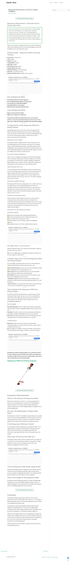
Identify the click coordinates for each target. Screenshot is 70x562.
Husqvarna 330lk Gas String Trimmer (22, 361)
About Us (44, 557)
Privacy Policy (55, 557)
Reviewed (10, 13)
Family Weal (11, 2)
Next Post (46, 551)
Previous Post (3, 551)
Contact (49, 557)
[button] (24, 18)
